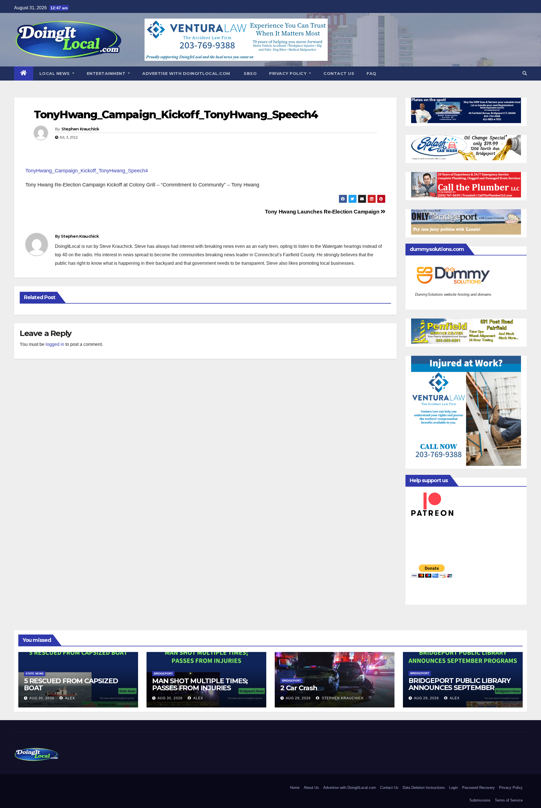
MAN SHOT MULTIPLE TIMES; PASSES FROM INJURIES (200, 684)
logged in (55, 344)
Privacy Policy (288, 73)
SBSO (250, 73)
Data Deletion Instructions (424, 787)
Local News (55, 73)
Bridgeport (163, 673)
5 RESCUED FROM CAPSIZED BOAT (71, 684)
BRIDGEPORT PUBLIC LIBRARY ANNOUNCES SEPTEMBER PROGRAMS (460, 687)
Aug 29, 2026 (298, 698)
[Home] (23, 73)
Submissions (480, 800)
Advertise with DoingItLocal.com (186, 73)
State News (35, 673)
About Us (311, 787)
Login (453, 787)
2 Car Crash (298, 688)
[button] (524, 73)
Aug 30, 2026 (41, 698)
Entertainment (107, 73)
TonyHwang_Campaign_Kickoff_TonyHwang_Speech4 (176, 114)
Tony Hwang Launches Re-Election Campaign (323, 212)
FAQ (371, 73)
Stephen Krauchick (80, 129)
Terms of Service (509, 800)
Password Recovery (478, 787)
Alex (69, 698)
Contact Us (338, 73)
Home (295, 787)
